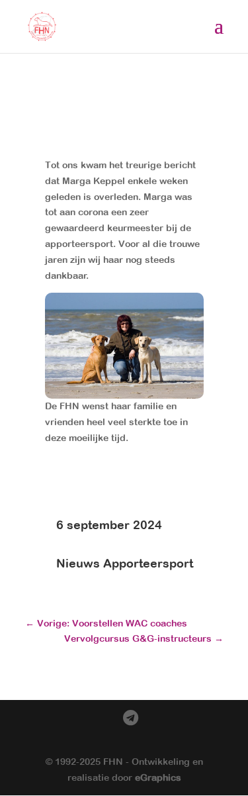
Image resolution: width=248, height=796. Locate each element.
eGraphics (158, 777)
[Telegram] (130, 718)
